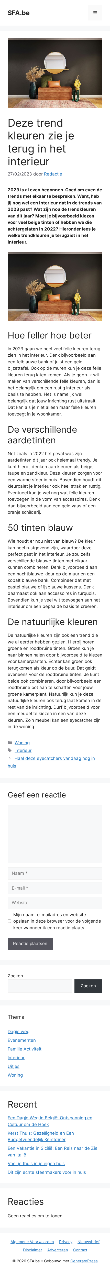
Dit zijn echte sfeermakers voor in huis (47, 1172)
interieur (23, 750)
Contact (80, 1250)
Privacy (65, 1241)
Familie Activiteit (24, 1049)
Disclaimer (32, 1250)
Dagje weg (18, 1031)
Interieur (16, 1057)
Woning (22, 742)
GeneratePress (84, 1261)
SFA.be (19, 13)
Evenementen (22, 1040)
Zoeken (15, 975)
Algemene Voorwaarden (32, 1241)
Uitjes (13, 1066)
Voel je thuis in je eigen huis (36, 1163)
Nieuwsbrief (89, 1241)
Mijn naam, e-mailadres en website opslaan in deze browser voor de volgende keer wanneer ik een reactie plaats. (57, 921)
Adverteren (57, 1250)
